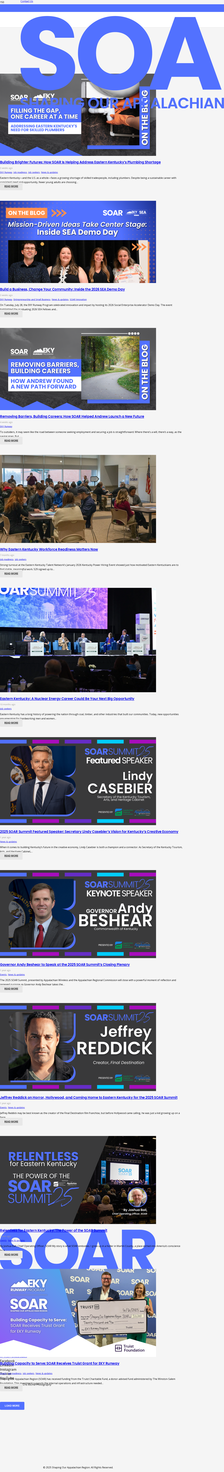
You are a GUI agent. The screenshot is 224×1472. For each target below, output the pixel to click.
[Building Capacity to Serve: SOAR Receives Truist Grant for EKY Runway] (78, 1356)
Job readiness (20, 172)
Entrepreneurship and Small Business (31, 299)
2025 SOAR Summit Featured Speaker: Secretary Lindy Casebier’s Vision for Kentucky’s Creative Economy (89, 831)
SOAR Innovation (78, 299)
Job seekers (34, 172)
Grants (3, 1373)
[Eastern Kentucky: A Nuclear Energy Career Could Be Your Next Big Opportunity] (78, 691)
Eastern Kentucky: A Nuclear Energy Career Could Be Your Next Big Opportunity (67, 698)
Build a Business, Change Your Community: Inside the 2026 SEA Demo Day (62, 289)
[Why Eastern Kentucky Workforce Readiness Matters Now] (78, 542)
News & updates (49, 172)
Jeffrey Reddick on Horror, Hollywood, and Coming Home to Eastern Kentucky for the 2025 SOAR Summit (88, 1097)
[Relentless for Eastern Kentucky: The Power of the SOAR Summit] (78, 1223)
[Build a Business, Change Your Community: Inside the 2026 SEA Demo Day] (78, 282)
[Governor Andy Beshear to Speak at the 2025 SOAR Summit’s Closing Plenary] (78, 957)
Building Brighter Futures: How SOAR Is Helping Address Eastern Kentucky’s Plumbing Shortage (80, 162)
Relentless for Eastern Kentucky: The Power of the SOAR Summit (53, 1230)
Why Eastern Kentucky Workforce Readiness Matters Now (49, 549)
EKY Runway (6, 172)
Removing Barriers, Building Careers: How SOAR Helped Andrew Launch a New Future (72, 416)
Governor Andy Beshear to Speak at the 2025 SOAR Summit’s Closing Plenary (65, 964)
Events (3, 974)
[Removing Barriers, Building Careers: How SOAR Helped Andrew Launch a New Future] (78, 409)
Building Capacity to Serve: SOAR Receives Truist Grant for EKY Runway (59, 1363)
